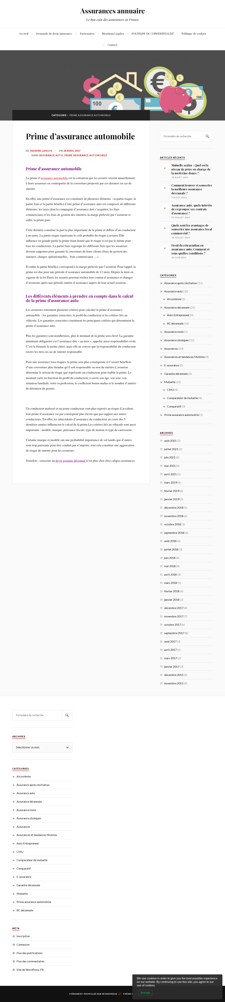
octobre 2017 (172, 624)
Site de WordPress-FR (30, 969)
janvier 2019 (171, 499)
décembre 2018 (173, 507)
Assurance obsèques (176, 340)
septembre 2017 (174, 633)
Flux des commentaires (30, 961)
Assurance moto (174, 331)
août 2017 (170, 641)
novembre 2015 (173, 683)
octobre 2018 (172, 524)
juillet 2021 (171, 449)
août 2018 (170, 541)
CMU (170, 389)
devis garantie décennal (71, 460)
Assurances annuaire (112, 10)
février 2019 (171, 490)
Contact (112, 45)
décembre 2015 (173, 674)
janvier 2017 (171, 666)
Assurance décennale (176, 307)
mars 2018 (170, 582)
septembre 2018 (174, 532)
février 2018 (171, 591)
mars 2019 (170, 482)
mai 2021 (170, 465)
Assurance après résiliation (180, 283)
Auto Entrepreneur (178, 315)
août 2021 (170, 440)
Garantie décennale (176, 373)
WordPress (109, 994)
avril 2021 (170, 474)
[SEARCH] (207, 136)
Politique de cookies (194, 33)
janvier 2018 (171, 599)
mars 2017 (170, 658)
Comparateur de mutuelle (182, 398)
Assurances (171, 348)
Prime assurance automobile (85, 155)
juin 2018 (169, 557)
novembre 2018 (173, 516)
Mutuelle (169, 382)
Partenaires (87, 33)
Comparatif (174, 406)
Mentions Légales (113, 33)
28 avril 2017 (71, 150)
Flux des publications (30, 953)
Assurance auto (51, 155)
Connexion (23, 944)
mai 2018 (170, 566)
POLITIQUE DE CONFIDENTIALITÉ (153, 33)
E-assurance (171, 365)
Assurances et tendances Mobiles (184, 356)
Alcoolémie (174, 299)
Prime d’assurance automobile (80, 136)
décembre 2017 (173, 607)
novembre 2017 (173, 616)
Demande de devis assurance (54, 33)
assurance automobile (54, 178)
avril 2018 (170, 574)
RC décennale (175, 323)
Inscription (23, 936)
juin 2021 (169, 457)
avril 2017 (170, 649)
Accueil (23, 33)
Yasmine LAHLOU (41, 150)
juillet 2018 (171, 549)
